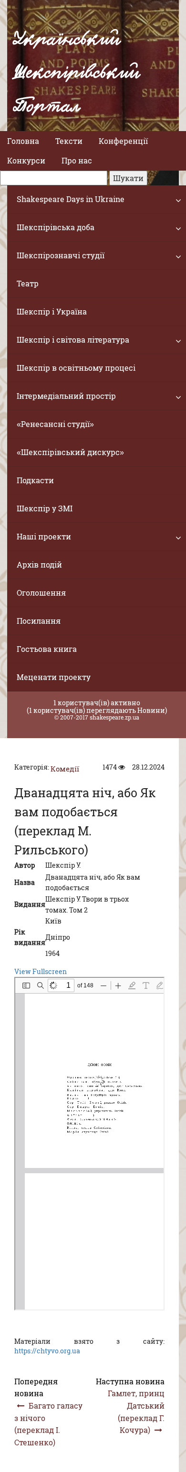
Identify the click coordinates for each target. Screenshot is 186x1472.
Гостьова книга (47, 649)
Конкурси (26, 160)
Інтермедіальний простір (66, 396)
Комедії (65, 768)
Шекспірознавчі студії (60, 255)
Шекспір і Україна (52, 311)
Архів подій (39, 564)
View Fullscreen (40, 971)
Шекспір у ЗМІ (44, 508)
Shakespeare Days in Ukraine (70, 199)
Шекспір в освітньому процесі (76, 368)
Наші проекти (44, 536)
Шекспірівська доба (55, 227)
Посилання (39, 621)
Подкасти (35, 480)
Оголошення (41, 593)
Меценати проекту (54, 677)
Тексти (69, 141)
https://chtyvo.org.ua (47, 1350)
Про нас (77, 160)
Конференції (123, 141)
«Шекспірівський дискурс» (70, 452)
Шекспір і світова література (73, 340)
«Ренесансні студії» (55, 424)
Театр (28, 283)
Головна (23, 141)
